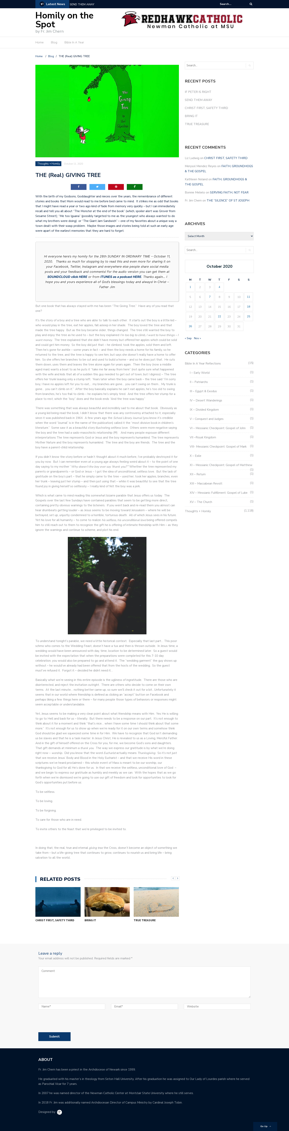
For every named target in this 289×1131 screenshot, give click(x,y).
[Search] (251, 4)
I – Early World (200, 373)
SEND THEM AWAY (82, 4)
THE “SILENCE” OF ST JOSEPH (228, 200)
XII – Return (198, 474)
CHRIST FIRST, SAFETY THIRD (54, 920)
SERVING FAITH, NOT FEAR (229, 192)
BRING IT (90, 920)
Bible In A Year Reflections (203, 363)
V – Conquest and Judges (207, 419)
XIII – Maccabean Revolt (206, 483)
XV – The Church (201, 502)
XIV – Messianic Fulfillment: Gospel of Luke (219, 493)
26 (190, 326)
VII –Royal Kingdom (203, 437)
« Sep (188, 338)
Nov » (197, 338)
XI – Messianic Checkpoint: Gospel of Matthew (221, 465)
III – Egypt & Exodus (203, 391)
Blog (54, 42)
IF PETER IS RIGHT (198, 92)
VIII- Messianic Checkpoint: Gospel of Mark (218, 447)
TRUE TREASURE (145, 920)
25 (248, 316)
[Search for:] (231, 4)
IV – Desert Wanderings (206, 400)
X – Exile (195, 456)
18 (248, 307)
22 (219, 316)
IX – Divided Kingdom (204, 410)
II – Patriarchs (199, 382)
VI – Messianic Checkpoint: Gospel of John (218, 428)
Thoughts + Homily (48, 164)
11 (248, 297)
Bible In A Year (74, 42)
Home (39, 42)
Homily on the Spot (64, 20)
